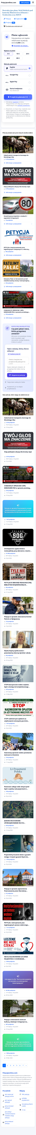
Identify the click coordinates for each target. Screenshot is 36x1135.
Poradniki (6, 1091)
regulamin (15, 102)
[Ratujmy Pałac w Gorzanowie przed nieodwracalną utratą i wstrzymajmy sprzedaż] (18, 274)
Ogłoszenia (21, 19)
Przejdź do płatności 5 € (19, 97)
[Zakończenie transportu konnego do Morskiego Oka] (18, 150)
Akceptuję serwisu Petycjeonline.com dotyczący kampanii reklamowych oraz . (18, 103)
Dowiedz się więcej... (21, 46)
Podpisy (9, 23)
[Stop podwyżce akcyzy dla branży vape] (18, 181)
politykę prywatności (24, 105)
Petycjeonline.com (8, 3)
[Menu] (33, 2)
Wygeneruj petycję (18, 375)
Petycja (8, 19)
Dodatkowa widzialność (13, 26)
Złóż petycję (25, 2)
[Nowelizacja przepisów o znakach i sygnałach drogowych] (18, 211)
